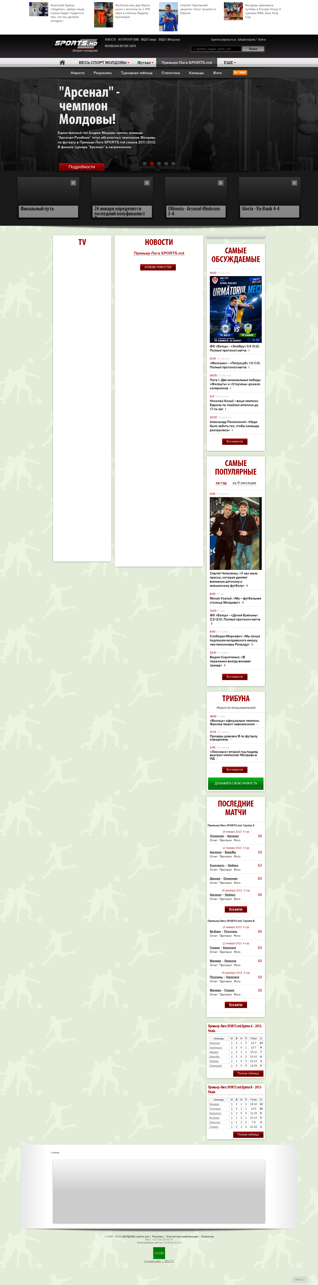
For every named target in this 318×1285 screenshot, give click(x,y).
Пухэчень (230, 931)
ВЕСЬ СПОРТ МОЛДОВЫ (103, 62)
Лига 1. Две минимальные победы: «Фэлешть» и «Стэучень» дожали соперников (235, 384)
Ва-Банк (215, 931)
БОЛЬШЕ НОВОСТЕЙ (158, 267)
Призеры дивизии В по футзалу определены (233, 737)
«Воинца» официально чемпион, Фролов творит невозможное (235, 722)
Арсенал (233, 836)
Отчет (214, 840)
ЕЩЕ (228, 62)
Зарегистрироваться (223, 39)
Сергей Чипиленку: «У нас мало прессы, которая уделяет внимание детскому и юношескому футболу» (234, 579)
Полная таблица (248, 1073)
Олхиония (217, 836)
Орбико (233, 865)
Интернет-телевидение (86, 50)
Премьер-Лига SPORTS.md (187, 62)
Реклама (157, 1236)
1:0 (260, 852)
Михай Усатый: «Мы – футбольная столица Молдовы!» (235, 600)
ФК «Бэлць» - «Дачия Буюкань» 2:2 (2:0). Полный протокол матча (235, 619)
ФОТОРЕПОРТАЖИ (128, 39)
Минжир (215, 960)
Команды (196, 72)
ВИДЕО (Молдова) (169, 39)
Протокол (226, 840)
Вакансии (207, 1236)
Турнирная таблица (137, 72)
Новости (78, 72)
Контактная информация (182, 1236)
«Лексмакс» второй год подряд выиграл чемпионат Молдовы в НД (234, 755)
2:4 (260, 947)
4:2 (260, 894)
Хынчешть (217, 865)
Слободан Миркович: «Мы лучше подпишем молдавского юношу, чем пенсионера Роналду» (235, 640)
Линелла (230, 960)
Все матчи (236, 909)
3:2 (260, 990)
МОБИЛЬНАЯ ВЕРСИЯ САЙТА (120, 46)
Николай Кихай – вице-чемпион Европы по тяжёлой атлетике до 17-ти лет (234, 405)
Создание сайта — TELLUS (159, 1261)
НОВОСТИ (110, 39)
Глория (215, 947)
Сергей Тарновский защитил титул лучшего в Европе (198, 9)
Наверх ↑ (299, 1279)
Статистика (171, 72)
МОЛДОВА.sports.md (135, 1236)
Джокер (215, 878)
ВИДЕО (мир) (148, 39)
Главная (62, 62)
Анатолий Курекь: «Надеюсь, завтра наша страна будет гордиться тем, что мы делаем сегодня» (67, 12)
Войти (262, 39)
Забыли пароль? (247, 39)
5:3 (260, 865)
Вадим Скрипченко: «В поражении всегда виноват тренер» (230, 661)
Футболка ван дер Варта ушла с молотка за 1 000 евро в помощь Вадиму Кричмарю (132, 11)
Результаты (103, 72)
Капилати (229, 947)
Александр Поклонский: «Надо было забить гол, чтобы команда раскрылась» (234, 426)
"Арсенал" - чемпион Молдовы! (89, 106)
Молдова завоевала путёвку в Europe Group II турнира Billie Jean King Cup (263, 11)
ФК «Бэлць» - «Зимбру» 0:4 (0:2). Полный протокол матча (235, 348)
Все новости (235, 441)
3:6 (260, 835)
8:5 (260, 878)
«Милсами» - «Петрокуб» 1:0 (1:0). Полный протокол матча (235, 365)
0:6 (260, 931)
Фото (217, 72)
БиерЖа (230, 852)
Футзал (144, 62)
